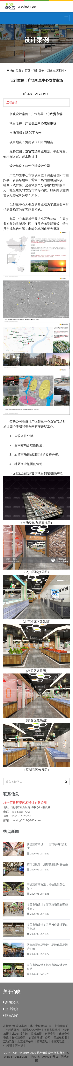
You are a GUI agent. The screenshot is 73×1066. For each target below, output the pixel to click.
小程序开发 (12, 1029)
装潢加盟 (36, 1033)
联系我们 (11, 1015)
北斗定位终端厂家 (41, 1026)
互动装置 (8, 1041)
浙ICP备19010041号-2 (44, 1056)
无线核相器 (60, 1037)
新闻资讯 (11, 1002)
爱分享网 (21, 1026)
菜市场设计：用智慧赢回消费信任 (47, 864)
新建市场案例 (55, 70)
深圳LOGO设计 (31, 1029)
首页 (27, 70)
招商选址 (42, 1041)
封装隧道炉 (61, 1026)
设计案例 (38, 70)
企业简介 (11, 1009)
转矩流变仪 (19, 1037)
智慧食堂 (50, 1033)
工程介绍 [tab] (11, 102)
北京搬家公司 (25, 1041)
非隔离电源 (57, 1041)
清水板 (19, 1045)
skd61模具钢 (20, 1033)
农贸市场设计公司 (39, 1037)
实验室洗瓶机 (52, 1029)
